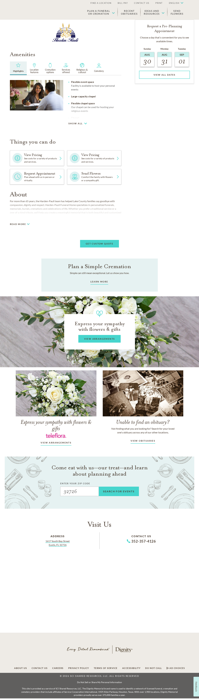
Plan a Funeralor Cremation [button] (98, 12)
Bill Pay (123, 3)
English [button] (174, 3)
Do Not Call (153, 668)
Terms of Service (106, 668)
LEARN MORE (99, 281)
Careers (58, 668)
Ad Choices (177, 668)
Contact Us (141, 3)
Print (159, 3)
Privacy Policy (78, 668)
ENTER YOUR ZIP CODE (75, 483)
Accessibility (131, 668)
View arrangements (56, 442)
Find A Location (101, 3)
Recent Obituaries (129, 12)
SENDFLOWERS (177, 12)
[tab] (18, 68)
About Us (20, 668)
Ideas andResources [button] (152, 12)
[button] (174, 3)
